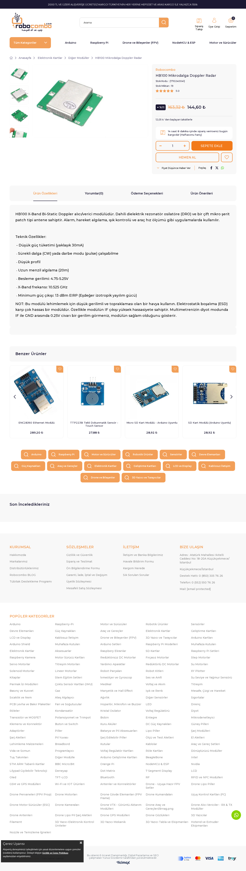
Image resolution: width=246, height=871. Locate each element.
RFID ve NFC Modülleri (207, 777)
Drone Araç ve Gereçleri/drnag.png (159, 806)
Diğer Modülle (65, 757)
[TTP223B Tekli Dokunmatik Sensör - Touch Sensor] (94, 392)
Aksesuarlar (63, 651)
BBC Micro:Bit (64, 764)
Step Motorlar (200, 657)
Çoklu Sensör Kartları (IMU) (73, 684)
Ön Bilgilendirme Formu (83, 568)
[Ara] (164, 22)
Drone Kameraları (67, 805)
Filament (16, 822)
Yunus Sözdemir (112, 857)
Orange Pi (107, 764)
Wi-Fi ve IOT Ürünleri (70, 784)
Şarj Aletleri (18, 737)
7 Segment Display (159, 771)
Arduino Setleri (110, 644)
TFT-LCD (61, 777)
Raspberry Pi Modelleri (162, 644)
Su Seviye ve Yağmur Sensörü (211, 677)
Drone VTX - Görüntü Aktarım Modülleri (120, 806)
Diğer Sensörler (157, 697)
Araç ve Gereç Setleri (205, 744)
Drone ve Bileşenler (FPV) (140, 42)
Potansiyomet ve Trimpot (73, 717)
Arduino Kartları (202, 637)
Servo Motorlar (20, 664)
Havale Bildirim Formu (138, 561)
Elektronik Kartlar (105, 466)
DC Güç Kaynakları (158, 724)
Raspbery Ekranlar (113, 651)
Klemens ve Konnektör (26, 724)
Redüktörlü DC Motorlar (162, 664)
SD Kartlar (153, 651)
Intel (194, 757)
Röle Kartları (154, 751)
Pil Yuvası (61, 737)
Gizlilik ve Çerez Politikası (55, 853)
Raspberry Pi (99, 42)
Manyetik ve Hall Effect (116, 690)
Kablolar (151, 744)
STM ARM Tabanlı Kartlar (27, 764)
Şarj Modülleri (200, 731)
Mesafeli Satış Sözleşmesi (84, 588)
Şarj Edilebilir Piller (113, 737)
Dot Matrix (107, 771)
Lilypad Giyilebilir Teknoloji (28, 771)
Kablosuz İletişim (219, 466)
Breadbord (62, 744)
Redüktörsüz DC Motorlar (118, 657)
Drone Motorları (66, 794)
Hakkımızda (18, 555)
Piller (58, 731)
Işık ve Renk (154, 690)
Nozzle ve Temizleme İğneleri (30, 832)
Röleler (15, 710)
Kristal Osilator (110, 710)
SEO (156, 855)
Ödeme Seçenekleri (147, 193)
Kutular (105, 744)
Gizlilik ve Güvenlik (79, 555)
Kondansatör (64, 710)
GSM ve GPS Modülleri (25, 784)
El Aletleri (197, 737)
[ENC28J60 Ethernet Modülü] (36, 392)
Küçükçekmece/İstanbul (196, 569)
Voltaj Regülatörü (158, 710)
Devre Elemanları (209, 454)
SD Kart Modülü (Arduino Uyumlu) (209, 422)
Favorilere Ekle (59, 369)
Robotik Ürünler (143, 454)
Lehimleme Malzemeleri (26, 744)
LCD (194, 771)
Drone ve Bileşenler (103, 477)
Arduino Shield (20, 644)
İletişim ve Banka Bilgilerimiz (143, 555)
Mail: (195, 589)
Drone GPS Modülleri (115, 815)
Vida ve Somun (20, 751)
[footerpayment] (207, 858)
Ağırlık (104, 697)
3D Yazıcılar (199, 815)
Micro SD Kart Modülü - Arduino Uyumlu (151, 422)
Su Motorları (199, 664)
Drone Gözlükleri (157, 815)
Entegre (151, 717)
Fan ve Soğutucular (68, 704)
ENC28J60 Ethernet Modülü (36, 422)
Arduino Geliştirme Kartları (118, 757)
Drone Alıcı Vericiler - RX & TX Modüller (211, 806)
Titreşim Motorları (67, 664)
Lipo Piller (153, 731)
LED (149, 704)
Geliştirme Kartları (145, 466)
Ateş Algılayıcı (64, 697)
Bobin (104, 717)
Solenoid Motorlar (22, 671)
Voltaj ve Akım (155, 684)
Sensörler (176, 454)
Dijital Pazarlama (138, 855)
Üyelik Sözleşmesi (78, 581)
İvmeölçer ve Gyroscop (116, 677)
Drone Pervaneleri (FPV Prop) (30, 794)
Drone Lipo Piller (203, 784)
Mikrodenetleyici (202, 717)
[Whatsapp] (236, 815)
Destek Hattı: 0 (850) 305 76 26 (201, 575)
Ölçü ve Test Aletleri (160, 737)
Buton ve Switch (66, 724)
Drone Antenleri (21, 815)
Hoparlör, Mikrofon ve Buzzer (120, 704)
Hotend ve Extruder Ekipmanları (205, 824)
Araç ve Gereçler (67, 466)
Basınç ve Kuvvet (21, 690)
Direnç (195, 704)
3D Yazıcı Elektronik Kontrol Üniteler (74, 824)
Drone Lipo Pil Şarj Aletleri (73, 815)
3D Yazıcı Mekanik (113, 822)
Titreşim (197, 684)
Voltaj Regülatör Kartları (116, 751)
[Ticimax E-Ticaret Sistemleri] (123, 863)
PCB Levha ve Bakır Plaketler (30, 704)
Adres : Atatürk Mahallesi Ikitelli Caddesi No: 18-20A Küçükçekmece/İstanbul (204, 558)
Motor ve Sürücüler (222, 42)
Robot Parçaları (111, 671)
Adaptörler (17, 731)
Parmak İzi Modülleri (24, 684)
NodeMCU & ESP (183, 42)
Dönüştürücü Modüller (206, 751)
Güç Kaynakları (31, 466)
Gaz (57, 690)
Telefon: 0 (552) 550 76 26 (197, 582)
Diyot (195, 710)
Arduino (70, 42)
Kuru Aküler (108, 724)
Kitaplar (15, 677)
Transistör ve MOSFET (25, 717)
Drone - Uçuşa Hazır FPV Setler (163, 786)
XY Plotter (198, 671)
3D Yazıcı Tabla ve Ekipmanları (167, 822)
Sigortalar (197, 697)
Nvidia (195, 764)
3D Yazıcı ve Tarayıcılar (146, 477)
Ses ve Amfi (154, 677)
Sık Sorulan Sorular (136, 575)
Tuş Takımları (19, 757)
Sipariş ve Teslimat (79, 561)
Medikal (105, 684)
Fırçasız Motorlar (157, 657)
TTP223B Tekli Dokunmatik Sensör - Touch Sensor (94, 424)
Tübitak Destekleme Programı (31, 581)
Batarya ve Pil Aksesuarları (118, 731)
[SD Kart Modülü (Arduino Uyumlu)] (209, 392)
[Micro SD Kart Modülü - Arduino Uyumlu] (152, 392)
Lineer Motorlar (66, 671)
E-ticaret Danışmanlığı (113, 855)
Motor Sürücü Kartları (70, 657)
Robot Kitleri (154, 671)
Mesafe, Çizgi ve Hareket (208, 690)
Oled (13, 777)
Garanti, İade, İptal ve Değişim (86, 575)
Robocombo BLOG (23, 575)
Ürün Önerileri (202, 193)
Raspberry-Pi (64, 624)
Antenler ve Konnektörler (118, 784)
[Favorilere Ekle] (227, 157)
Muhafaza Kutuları (67, 644)
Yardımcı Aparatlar (112, 664)
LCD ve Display (182, 466)
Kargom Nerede (134, 568)
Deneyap (61, 771)
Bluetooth (107, 777)
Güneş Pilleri (200, 724)
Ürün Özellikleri (45, 193)
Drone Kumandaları (159, 794)
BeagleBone (154, 757)
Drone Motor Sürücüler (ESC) (30, 805)
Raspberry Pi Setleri (205, 651)
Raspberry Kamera (22, 657)
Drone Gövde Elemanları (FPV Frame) (121, 796)
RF (148, 777)
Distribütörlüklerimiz (24, 568)
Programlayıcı (64, 751)
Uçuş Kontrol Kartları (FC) (208, 794)
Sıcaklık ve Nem (21, 697)
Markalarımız (18, 561)
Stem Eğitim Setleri (68, 677)
